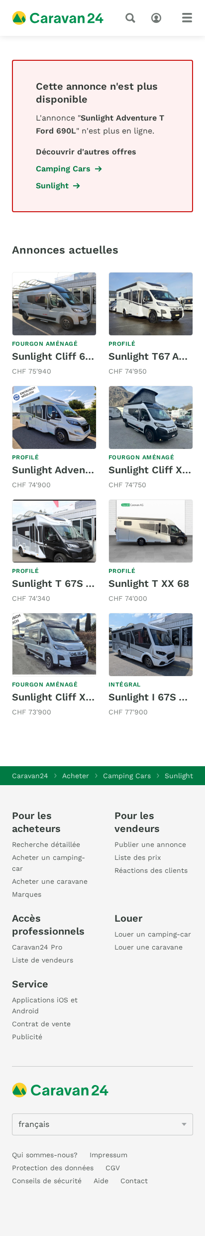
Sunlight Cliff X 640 (156, 470)
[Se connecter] (158, 17)
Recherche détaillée (46, 844)
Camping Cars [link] (63, 168)
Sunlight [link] (52, 185)
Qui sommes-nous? (45, 1155)
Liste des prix (137, 857)
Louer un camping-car (152, 934)
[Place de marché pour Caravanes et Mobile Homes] (57, 17)
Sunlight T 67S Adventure (74, 583)
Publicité (27, 1037)
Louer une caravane (148, 947)
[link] (54, 325)
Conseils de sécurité (47, 1181)
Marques (26, 894)
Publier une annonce (150, 844)
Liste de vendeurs (42, 960)
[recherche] (132, 18)
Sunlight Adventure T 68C (74, 470)
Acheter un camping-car (48, 862)
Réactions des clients (151, 870)
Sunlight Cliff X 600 (59, 697)
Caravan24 (30, 776)
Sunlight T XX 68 (148, 583)
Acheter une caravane (50, 881)
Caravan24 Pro (37, 947)
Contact (134, 1181)
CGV (112, 1168)
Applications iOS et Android (45, 1005)
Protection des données (53, 1168)
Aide (101, 1181)
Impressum (108, 1155)
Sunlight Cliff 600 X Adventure (86, 356)
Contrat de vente (41, 1024)
